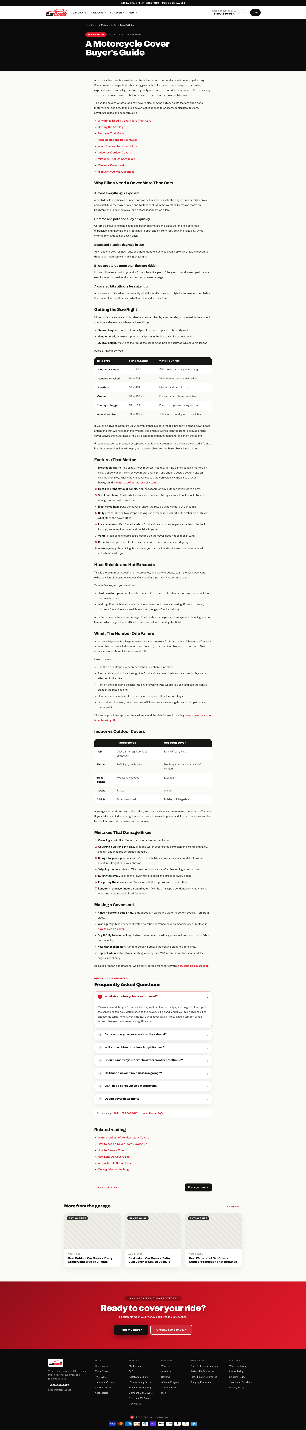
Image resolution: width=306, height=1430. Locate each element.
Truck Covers (98, 12)
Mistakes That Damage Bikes (116, 159)
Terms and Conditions (241, 1382)
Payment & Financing (140, 1387)
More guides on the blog (113, 1169)
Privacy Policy (236, 1387)
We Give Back (169, 1387)
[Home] (86, 25)
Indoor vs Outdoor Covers (114, 152)
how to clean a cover (111, 929)
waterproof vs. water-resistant (136, 482)
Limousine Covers (104, 1382)
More (133, 12)
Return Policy (236, 1371)
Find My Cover (131, 1329)
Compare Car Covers (141, 1392)
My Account (135, 1366)
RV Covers (117, 12)
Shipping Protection (201, 1382)
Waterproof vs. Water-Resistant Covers (123, 1137)
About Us (166, 1371)
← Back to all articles (106, 1187)
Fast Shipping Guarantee (204, 1376)
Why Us (165, 1366)
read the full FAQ (153, 1113)
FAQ (131, 1371)
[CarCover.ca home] (56, 12)
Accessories (101, 1392)
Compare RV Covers (140, 1398)
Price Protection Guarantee (205, 1366)
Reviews (165, 1376)
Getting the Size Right (112, 127)
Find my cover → (198, 1187)
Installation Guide (138, 1376)
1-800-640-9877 (58, 1385)
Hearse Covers (103, 1387)
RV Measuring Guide (140, 1382)
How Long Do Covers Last (114, 1156)
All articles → (234, 1206)
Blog (93, 25)
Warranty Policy (237, 1366)
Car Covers (79, 12)
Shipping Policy (237, 1376)
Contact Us (135, 1403)
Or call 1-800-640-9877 (171, 1329)
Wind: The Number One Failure (117, 146)
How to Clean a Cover (112, 1150)
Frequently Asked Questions (116, 171)
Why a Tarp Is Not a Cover (114, 1163)
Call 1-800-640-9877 (126, 1113)
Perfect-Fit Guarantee (202, 1371)
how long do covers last (193, 966)
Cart (255, 12)
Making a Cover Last (111, 165)
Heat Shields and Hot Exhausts (117, 140)
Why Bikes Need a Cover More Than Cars (124, 120)
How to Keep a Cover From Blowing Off (123, 1144)
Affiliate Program (170, 1382)
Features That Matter (112, 133)
